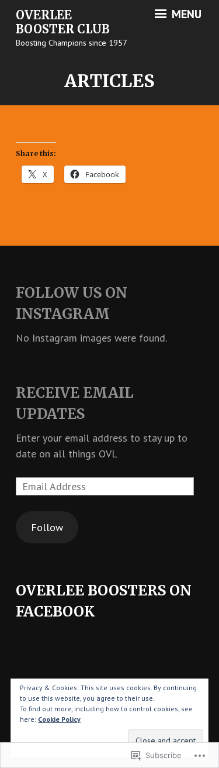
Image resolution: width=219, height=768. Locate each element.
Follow (47, 527)
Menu (185, 14)
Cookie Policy (59, 719)
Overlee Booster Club (63, 22)
